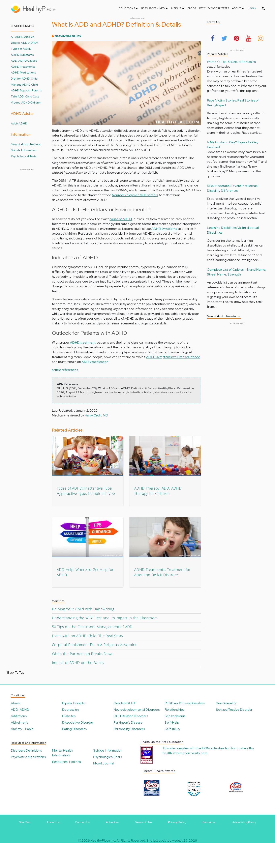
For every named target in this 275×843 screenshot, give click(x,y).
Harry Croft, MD (96, 415)
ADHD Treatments (23, 66)
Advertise (112, 822)
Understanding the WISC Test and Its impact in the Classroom (105, 617)
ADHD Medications (23, 72)
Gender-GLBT (125, 703)
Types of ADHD (21, 49)
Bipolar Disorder (74, 703)
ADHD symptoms (164, 229)
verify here (199, 753)
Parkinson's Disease (128, 722)
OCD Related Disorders (131, 716)
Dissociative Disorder (77, 722)
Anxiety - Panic (22, 729)
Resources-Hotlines (66, 762)
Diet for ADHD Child (24, 78)
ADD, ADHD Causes (24, 60)
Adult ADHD (19, 123)
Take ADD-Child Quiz (25, 96)
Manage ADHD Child (24, 84)
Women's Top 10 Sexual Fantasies (231, 62)
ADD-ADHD (20, 709)
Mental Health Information (62, 752)
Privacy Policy (177, 822)
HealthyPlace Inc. (103, 840)
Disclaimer (209, 822)
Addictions (19, 716)
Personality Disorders (129, 729)
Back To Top (15, 672)
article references (65, 370)
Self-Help (172, 722)
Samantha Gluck (68, 36)
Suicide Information (24, 150)
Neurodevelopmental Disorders (135, 195)
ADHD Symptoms (22, 55)
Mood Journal (103, 763)
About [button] (236, 8)
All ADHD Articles (22, 37)
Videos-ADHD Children (26, 102)
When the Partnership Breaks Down (83, 653)
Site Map (24, 822)
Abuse (15, 703)
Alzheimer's (19, 722)
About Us (53, 822)
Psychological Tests (214, 8)
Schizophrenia (175, 716)
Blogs (192, 8)
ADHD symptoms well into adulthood (173, 357)
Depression (70, 709)
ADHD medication (95, 362)
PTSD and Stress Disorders (185, 703)
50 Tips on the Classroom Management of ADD (92, 626)
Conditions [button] (127, 8)
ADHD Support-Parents (26, 90)
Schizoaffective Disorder (234, 709)
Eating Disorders (74, 729)
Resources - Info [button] (153, 8)
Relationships (174, 709)
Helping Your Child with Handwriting (83, 609)
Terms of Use (143, 822)
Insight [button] (176, 8)
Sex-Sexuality (226, 703)
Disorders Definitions (26, 750)
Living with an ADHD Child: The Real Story (87, 635)
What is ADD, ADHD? (24, 43)
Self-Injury (172, 729)
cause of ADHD (121, 219)
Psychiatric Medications (28, 757)
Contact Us (82, 822)
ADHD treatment (83, 342)
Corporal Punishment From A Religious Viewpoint (94, 644)
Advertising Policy (244, 822)
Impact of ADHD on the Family (78, 662)
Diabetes (68, 716)
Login (252, 8)
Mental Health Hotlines (26, 144)
